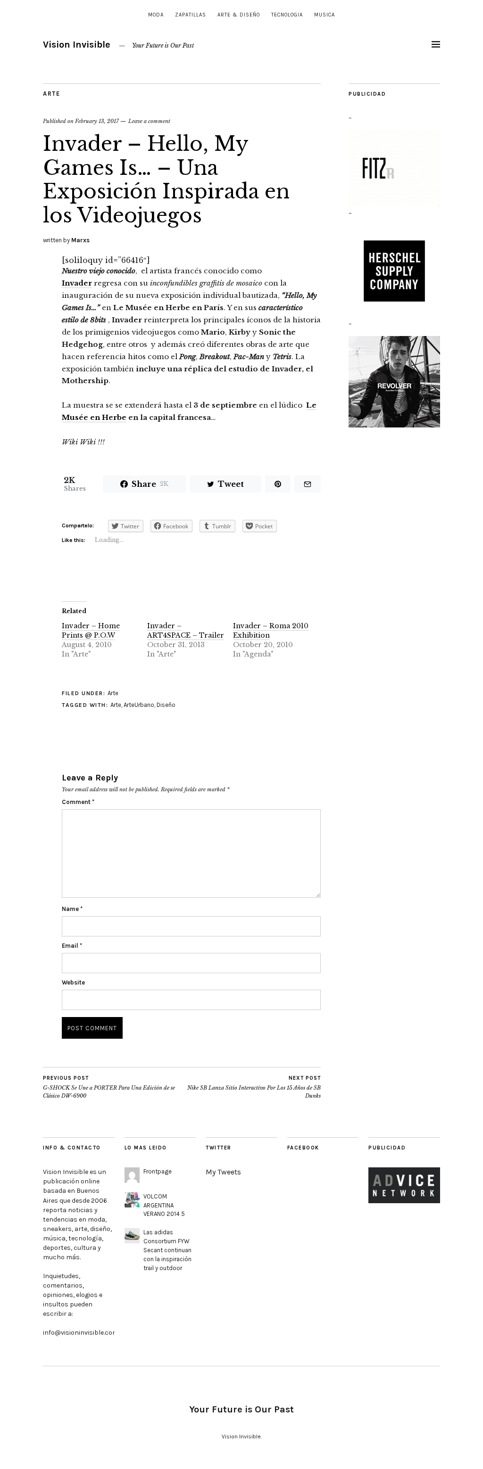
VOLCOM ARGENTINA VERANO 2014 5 (164, 1205)
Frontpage (157, 1171)
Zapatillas (190, 15)
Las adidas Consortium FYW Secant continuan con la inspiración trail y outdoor (167, 1250)
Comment (78, 801)
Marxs (80, 240)
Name (72, 908)
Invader (77, 283)
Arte (51, 93)
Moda (156, 15)
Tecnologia (287, 15)
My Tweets (223, 1171)
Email (72, 945)
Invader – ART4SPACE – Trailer (185, 631)
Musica (324, 15)
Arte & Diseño (238, 15)
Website (73, 982)
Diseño (166, 704)
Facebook (303, 1148)
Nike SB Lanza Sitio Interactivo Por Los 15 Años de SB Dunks (254, 1087)
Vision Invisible (76, 44)
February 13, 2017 (97, 121)
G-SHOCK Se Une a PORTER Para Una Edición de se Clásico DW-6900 (109, 1087)
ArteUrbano (139, 704)
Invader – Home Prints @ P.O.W (91, 631)
